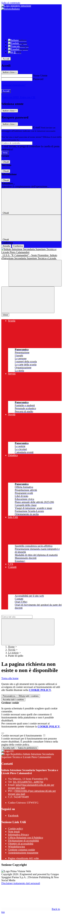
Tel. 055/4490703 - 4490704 (28, 781)
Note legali (14, 831)
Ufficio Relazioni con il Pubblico (25, 837)
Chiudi (6, 162)
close (5, 315)
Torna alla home (9, 678)
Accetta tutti (13, 699)
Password (38, 79)
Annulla (6, 246)
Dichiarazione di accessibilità (23, 840)
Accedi (6, 59)
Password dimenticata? (13, 85)
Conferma (18, 246)
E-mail (36, 127)
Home (11, 646)
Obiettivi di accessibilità (20, 843)
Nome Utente (40, 75)
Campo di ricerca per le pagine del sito (21, 613)
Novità (11, 649)
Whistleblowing (16, 846)
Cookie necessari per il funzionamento (22, 735)
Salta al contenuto (10, 2)
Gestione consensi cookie (21, 849)
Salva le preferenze (27, 748)
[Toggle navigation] (27, 299)
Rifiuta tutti (29, 696)
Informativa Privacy (18, 834)
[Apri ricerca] (35, 273)
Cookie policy (15, 828)
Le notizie (13, 652)
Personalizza (9, 696)
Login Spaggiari (26, 140)
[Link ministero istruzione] (16, 5)
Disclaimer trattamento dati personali (20, 883)
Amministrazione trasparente (23, 852)
